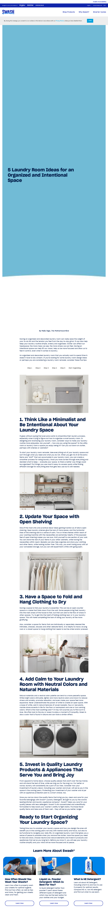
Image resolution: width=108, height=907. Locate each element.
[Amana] (39, 5)
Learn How (20, 903)
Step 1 (29, 368)
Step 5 (62, 368)
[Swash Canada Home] (10, 12)
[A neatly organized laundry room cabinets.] (54, 394)
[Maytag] (30, 5)
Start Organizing (75, 368)
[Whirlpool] (22, 5)
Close (90, 20)
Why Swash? (84, 12)
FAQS (104, 5)
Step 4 (54, 368)
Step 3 (46, 368)
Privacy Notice (60, 21)
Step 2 (38, 368)
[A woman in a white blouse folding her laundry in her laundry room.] (54, 653)
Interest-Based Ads (97, 5)
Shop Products (69, 12)
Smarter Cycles (99, 12)
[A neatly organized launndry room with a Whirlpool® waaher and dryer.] (54, 491)
